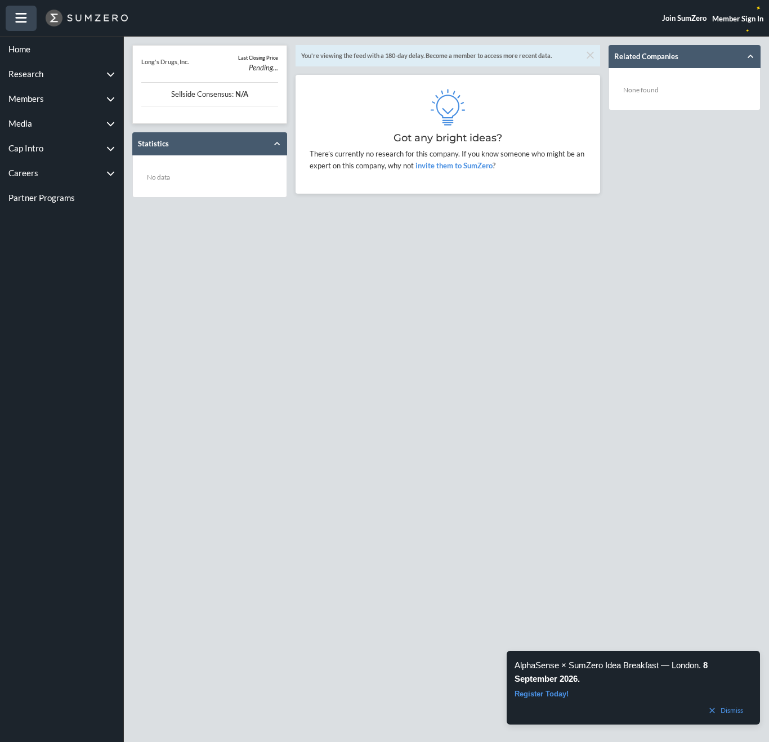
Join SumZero (684, 18)
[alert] (633, 688)
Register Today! (542, 694)
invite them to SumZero (453, 165)
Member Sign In (737, 18)
